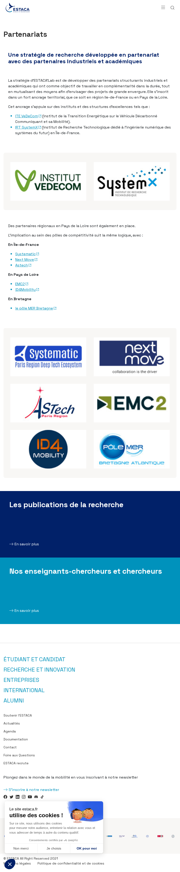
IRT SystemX (26, 127)
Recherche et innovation (39, 669)
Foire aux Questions (19, 755)
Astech (21, 265)
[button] (9, 864)
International (24, 690)
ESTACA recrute (16, 763)
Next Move (24, 259)
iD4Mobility (25, 289)
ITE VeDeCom (26, 116)
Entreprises (21, 680)
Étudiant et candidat (34, 659)
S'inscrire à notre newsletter (34, 789)
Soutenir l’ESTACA (18, 715)
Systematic (25, 253)
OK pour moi (87, 848)
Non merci (21, 848)
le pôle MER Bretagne (34, 308)
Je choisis (54, 848)
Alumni (14, 700)
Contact (10, 747)
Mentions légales (17, 863)
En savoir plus (27, 544)
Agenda (10, 731)
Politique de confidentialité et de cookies (71, 863)
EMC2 (20, 283)
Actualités (12, 723)
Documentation (16, 739)
